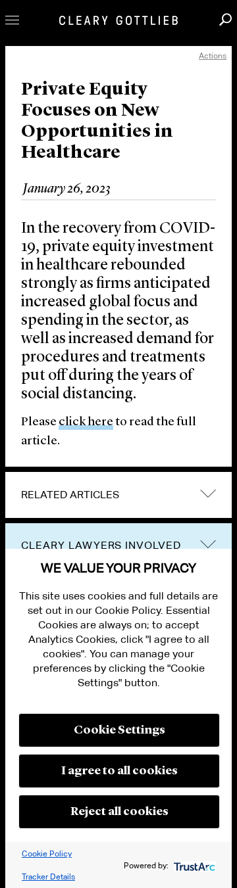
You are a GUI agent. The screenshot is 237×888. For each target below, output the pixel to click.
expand (208, 494)
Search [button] (225, 19)
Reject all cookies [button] (119, 812)
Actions (212, 55)
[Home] (118, 20)
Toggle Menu (12, 20)
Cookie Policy (47, 853)
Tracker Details (48, 876)
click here (86, 422)
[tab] (118, 495)
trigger (208, 544)
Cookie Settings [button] (119, 730)
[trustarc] (193, 865)
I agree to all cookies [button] (119, 771)
